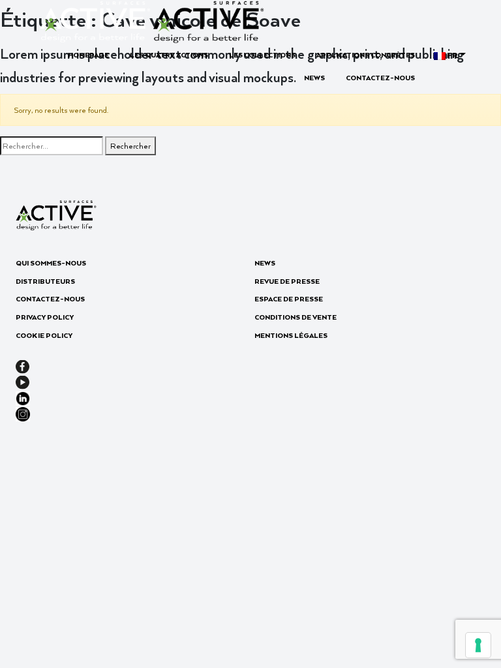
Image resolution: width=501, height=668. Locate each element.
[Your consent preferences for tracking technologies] (478, 645)
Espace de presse (288, 298)
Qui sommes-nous (51, 262)
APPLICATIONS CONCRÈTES (365, 54)
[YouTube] (22, 381)
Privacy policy (45, 317)
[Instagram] (23, 413)
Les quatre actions (169, 54)
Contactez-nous (380, 77)
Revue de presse (287, 281)
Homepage (88, 54)
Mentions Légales (290, 335)
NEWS (314, 77)
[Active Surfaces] (151, 20)
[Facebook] (22, 365)
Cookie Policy (44, 335)
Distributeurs (45, 281)
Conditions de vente (295, 317)
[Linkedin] (23, 396)
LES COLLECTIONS (262, 54)
